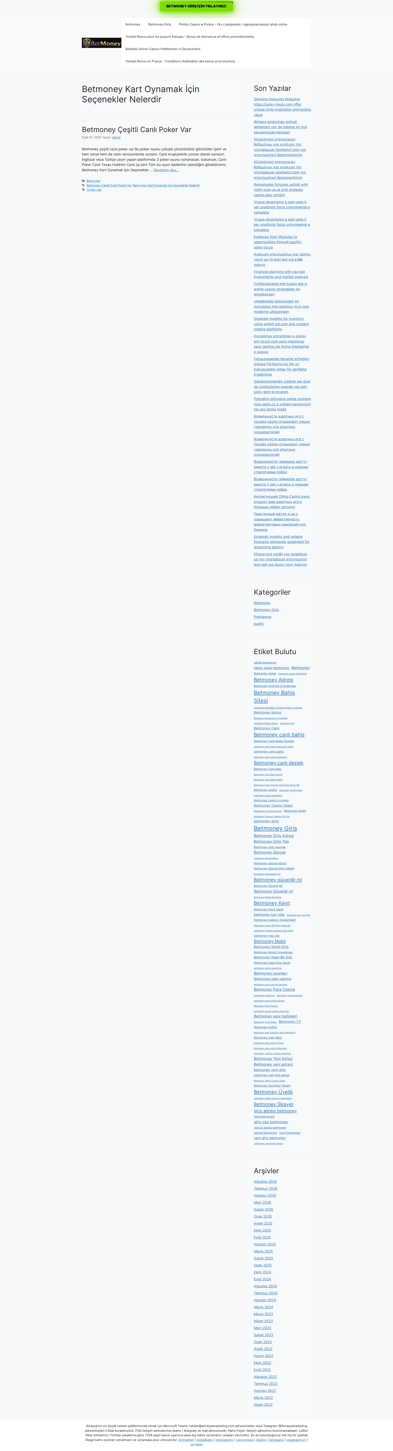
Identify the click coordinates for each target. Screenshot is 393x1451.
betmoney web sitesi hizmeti (269, 1043)
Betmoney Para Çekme (274, 989)
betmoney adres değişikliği (292, 673)
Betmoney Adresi (273, 680)
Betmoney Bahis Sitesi (274, 696)
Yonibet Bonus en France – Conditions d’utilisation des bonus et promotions (180, 61)
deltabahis (276, 1440)
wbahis (261, 1440)
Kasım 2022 (263, 1356)
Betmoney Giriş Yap (271, 841)
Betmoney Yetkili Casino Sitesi (269, 1080)
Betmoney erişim (295, 810)
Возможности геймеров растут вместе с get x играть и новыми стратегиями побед (281, 467)
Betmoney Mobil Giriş (271, 947)
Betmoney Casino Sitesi (273, 805)
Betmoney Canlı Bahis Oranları (274, 741)
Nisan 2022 (263, 1405)
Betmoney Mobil (270, 941)
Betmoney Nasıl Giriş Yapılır (272, 962)
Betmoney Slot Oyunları (266, 1006)
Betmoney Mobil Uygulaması (273, 952)
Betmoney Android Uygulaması (275, 686)
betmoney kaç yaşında (298, 915)
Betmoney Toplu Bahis (265, 1022)
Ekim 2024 (262, 1272)
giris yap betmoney (271, 1122)
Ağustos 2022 (265, 1377)
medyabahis (224, 1440)
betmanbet (186, 1440)
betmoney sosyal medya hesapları (271, 1011)
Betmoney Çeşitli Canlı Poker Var (136, 129)
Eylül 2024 (262, 1279)
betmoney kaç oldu (269, 915)
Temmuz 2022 (265, 1384)
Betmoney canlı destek (278, 762)
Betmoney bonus (267, 712)
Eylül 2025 (262, 1237)
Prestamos (262, 617)
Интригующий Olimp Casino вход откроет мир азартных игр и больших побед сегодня (282, 501)
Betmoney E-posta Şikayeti (268, 811)
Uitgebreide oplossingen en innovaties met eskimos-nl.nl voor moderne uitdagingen (281, 306)
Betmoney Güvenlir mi (273, 891)
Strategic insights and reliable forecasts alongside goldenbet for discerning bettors (281, 542)
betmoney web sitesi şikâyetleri (270, 1048)
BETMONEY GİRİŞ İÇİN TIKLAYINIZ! (196, 6)
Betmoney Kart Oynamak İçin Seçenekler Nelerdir (166, 185)
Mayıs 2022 (263, 1398)
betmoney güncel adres (266, 858)
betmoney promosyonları (289, 995)
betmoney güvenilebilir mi (267, 874)
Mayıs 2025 (263, 1251)
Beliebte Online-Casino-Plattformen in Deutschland (162, 49)
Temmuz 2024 (266, 1293)
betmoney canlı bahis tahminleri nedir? (274, 746)
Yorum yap (94, 189)
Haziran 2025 (265, 1244)
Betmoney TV (290, 1022)
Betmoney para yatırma (272, 979)
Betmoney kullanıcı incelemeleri (275, 920)
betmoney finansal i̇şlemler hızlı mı (272, 816)
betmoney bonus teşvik (266, 723)
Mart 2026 (262, 1202)
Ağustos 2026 (265, 1182)
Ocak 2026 (263, 1216)
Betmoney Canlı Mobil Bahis (268, 779)
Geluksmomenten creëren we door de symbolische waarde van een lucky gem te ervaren (282, 386)
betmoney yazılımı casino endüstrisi (272, 1053)
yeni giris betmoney (270, 1138)
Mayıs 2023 (263, 1314)
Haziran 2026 (265, 1195)
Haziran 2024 (265, 1300)
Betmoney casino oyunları (271, 800)
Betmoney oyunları (270, 973)
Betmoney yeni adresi (273, 1064)
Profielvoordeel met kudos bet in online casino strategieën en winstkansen (280, 289)
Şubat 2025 (263, 1258)
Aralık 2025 (263, 1223)
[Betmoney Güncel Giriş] (101, 43)
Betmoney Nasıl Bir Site (273, 957)
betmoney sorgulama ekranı (268, 1143)
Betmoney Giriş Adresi (274, 835)
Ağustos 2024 (265, 1286)
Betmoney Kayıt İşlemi (268, 909)
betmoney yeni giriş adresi (271, 1075)
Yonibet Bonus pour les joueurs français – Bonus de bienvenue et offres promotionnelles (189, 37)
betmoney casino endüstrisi (268, 795)
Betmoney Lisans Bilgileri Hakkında (272, 925)
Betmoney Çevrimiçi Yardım (272, 1085)
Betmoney (132, 24)
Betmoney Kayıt (272, 903)
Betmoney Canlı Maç (268, 769)
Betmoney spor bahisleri (275, 1016)
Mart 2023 (262, 1328)
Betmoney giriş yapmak (270, 847)
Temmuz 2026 (266, 1188)
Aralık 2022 (263, 1349)
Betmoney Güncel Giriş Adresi (274, 868)
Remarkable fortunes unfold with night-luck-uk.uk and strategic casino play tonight (281, 190)
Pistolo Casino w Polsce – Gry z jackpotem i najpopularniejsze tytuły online (233, 24)
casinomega (244, 1440)
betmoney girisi (266, 821)
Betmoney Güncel (270, 852)
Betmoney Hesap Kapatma (267, 897)
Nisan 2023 (263, 1321)
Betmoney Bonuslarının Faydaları (271, 718)
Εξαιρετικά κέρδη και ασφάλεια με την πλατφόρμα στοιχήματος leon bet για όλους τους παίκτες (280, 559)
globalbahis (205, 1440)
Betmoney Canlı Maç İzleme (268, 774)
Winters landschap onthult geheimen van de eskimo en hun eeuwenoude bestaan (280, 127)
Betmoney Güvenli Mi (268, 885)
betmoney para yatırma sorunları (270, 984)
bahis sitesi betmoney (271, 668)
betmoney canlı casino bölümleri (270, 757)
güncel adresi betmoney (270, 1127)
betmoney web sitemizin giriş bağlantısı (275, 1032)
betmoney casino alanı (290, 790)
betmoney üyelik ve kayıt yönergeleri (273, 1098)
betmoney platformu (264, 995)
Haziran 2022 (265, 1391)
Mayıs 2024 (263, 1307)
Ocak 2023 (263, 1342)
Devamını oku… (166, 170)
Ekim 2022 (262, 1363)
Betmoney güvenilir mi (278, 879)
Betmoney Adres (265, 673)
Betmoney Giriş (159, 24)
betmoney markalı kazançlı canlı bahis (273, 930)
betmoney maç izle (266, 935)
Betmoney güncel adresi (270, 863)
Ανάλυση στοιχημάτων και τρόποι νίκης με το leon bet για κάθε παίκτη (282, 259)
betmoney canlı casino (269, 751)
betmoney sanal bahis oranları (269, 1000)
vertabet (196, 1444)
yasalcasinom (296, 1440)
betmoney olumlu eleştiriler (268, 968)
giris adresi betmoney (275, 1110)
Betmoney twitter (265, 1027)
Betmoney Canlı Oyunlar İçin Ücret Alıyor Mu (276, 785)
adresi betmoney (265, 662)
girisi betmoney (264, 1116)
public (259, 624)
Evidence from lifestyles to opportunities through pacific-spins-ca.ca (278, 242)
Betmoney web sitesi (268, 1037)
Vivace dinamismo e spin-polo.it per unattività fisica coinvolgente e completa (282, 207)
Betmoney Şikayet (273, 1104)
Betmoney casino (265, 790)
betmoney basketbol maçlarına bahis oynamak (278, 707)
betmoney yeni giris (270, 1070)
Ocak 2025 (263, 1265)
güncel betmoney (265, 1132)
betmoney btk (287, 723)
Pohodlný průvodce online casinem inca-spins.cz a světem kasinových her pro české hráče (282, 404)
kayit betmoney (289, 1132)
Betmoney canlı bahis (279, 734)
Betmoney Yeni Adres (273, 1058)
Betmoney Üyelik (273, 1092)
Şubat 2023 (263, 1335)
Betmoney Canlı (266, 728)
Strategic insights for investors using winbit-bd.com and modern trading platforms (281, 324)
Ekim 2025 (262, 1230)
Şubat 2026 (263, 1209)
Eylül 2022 (262, 1370)
